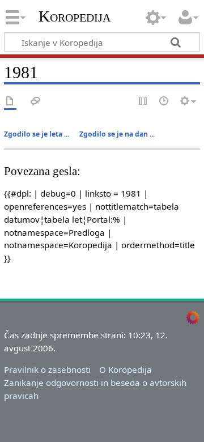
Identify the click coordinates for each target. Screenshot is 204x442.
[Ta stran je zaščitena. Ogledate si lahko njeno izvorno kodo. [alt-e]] (143, 101)
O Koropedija (125, 369)
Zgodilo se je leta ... (36, 134)
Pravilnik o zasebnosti (47, 369)
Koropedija (74, 16)
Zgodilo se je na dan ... (117, 134)
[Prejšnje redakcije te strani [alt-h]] (164, 101)
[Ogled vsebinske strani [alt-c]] (10, 101)
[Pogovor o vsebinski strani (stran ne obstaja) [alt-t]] (35, 101)
